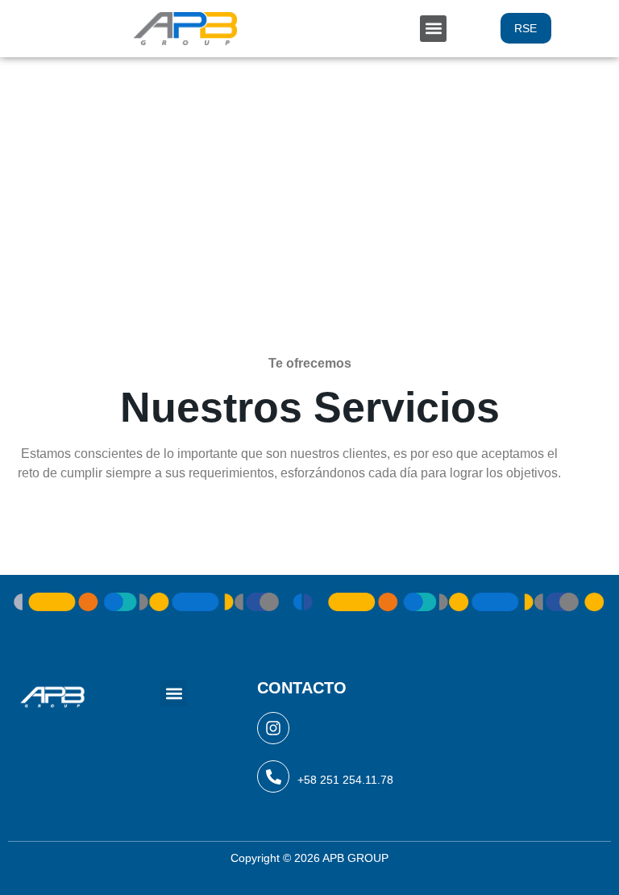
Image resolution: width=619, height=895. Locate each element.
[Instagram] (273, 728)
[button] (433, 28)
